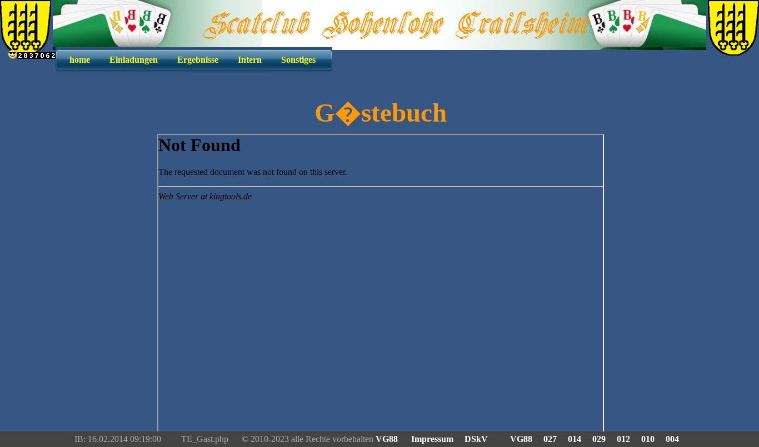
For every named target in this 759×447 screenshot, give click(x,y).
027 (550, 439)
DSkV (476, 439)
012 (623, 439)
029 (599, 439)
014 (574, 439)
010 (648, 439)
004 (672, 439)
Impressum (432, 439)
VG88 (388, 439)
